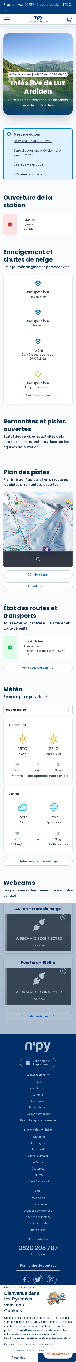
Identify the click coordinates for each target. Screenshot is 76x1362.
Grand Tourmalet (38, 1155)
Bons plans (38, 1229)
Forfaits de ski (38, 1204)
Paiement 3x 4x (38, 1223)
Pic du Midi (38, 1149)
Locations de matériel (38, 1217)
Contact (38, 1094)
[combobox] (38, 710)
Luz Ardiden (38, 1162)
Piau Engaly (38, 1143)
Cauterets (38, 1168)
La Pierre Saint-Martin (38, 1181)
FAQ (38, 1082)
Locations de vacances (38, 1210)
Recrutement (38, 1088)
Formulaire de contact (38, 1265)
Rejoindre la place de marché (38, 1120)
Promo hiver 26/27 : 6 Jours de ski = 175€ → (37, 7)
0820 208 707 (38, 1247)
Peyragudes (38, 1136)
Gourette (38, 1175)
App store (41, 1064)
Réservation (60, 1353)
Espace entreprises (38, 1113)
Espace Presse (38, 1107)
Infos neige (38, 1197)
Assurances (38, 1101)
